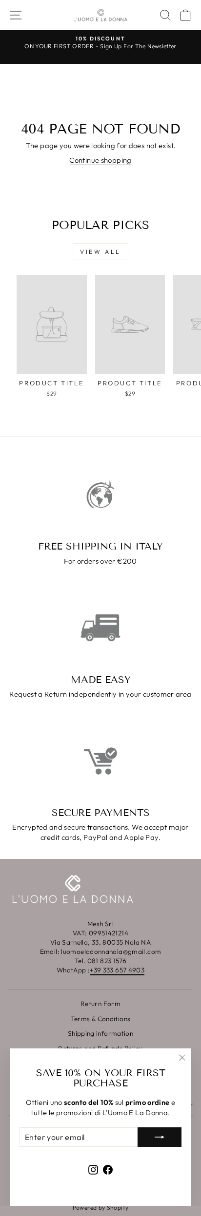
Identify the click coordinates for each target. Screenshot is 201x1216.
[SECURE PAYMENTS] (100, 760)
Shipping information (100, 1033)
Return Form (100, 1003)
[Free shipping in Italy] (100, 494)
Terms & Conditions (101, 1018)
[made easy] (100, 627)
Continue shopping (100, 160)
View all (100, 251)
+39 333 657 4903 (117, 970)
